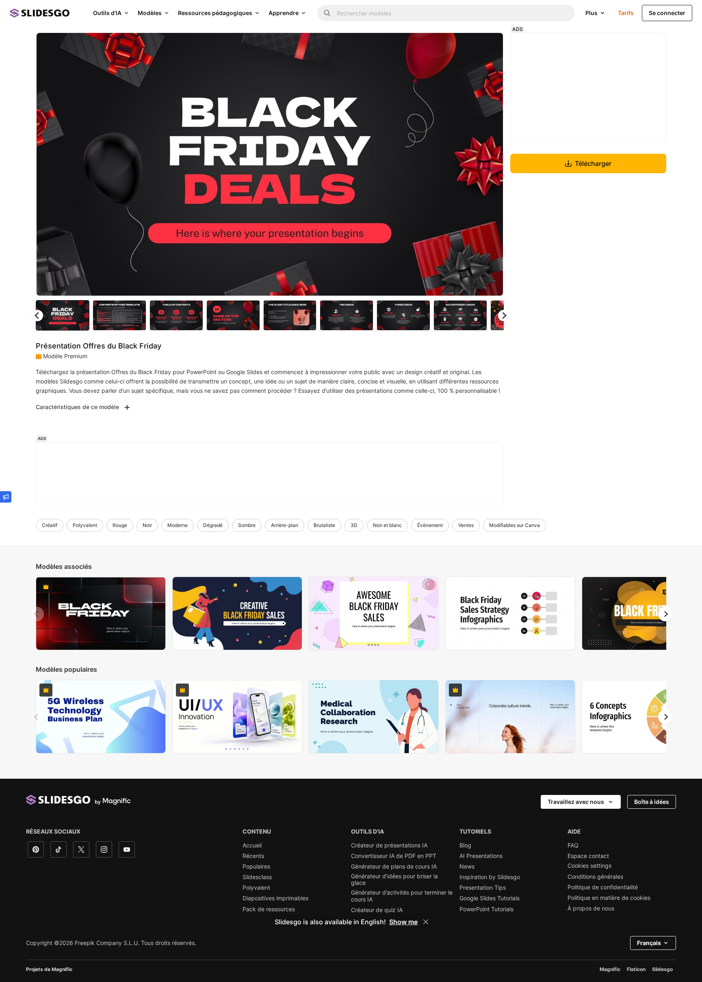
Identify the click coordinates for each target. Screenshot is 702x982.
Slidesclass (257, 877)
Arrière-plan (284, 525)
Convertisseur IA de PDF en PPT (393, 856)
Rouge (120, 525)
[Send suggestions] (5, 497)
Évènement (430, 525)
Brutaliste (324, 525)
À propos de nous (591, 908)
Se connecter (667, 12)
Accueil (252, 845)
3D (354, 525)
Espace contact (588, 856)
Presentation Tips (482, 887)
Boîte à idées (651, 801)
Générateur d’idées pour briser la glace (394, 879)
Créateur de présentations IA (389, 845)
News (466, 866)
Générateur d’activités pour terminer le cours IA (402, 895)
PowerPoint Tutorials (486, 909)
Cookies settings (589, 865)
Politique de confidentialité (603, 887)
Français (649, 942)
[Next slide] (491, 164)
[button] (504, 315)
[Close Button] (426, 921)
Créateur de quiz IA (377, 910)
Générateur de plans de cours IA (394, 866)
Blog (465, 845)
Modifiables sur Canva (514, 525)
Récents (253, 856)
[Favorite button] (468, 45)
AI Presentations (481, 856)
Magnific (610, 969)
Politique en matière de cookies (609, 898)
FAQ (573, 845)
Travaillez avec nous (576, 801)
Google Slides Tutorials (489, 898)
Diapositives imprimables (275, 898)
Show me (403, 921)
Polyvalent (85, 525)
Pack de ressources (269, 909)
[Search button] (327, 13)
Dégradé (213, 525)
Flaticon (636, 969)
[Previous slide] (36, 614)
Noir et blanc (387, 525)
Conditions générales (595, 876)
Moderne (177, 525)
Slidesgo (662, 969)
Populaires (256, 866)
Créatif (49, 525)
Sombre (247, 525)
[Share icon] (489, 45)
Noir (147, 525)
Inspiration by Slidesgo (489, 877)
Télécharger (593, 163)
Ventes (466, 525)
